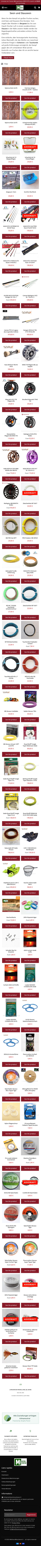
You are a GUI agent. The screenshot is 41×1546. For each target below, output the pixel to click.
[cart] (39, 7)
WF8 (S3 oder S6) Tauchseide (30, 677)
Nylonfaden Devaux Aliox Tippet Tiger (11, 1089)
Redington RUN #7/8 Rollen (30, 435)
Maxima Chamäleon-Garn (30, 1159)
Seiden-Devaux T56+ (30, 711)
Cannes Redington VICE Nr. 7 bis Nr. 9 (30, 296)
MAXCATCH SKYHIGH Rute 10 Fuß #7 (30, 261)
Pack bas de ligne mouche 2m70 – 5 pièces (30, 89)
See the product (11, 98)
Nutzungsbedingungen (9, 1485)
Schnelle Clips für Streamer (11, 951)
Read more (8, 57)
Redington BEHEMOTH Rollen (11, 504)
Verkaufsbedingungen (8, 1482)
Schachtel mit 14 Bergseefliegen (11, 158)
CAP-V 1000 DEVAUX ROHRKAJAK (30, 849)
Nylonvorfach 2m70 (11, 88)
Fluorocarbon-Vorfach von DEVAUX (30, 1055)
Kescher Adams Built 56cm (30, 883)
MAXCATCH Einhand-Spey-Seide (30, 572)
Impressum (5, 1475)
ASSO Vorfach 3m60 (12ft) (30, 951)
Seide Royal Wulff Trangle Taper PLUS (11, 814)
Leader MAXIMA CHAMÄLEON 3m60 (30, 986)
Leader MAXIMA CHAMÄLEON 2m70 (11, 1020)
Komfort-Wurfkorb (30, 192)
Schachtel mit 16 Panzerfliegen (30, 158)
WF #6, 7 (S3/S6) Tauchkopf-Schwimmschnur (11, 607)
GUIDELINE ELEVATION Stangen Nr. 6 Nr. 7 (11, 296)
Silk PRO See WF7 (11, 538)
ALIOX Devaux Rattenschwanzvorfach (30, 1020)
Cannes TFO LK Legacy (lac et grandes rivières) (11, 331)
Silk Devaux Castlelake (11, 711)
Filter (6, 64)
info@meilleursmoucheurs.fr (18, 1529)
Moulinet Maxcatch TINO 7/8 (30, 400)
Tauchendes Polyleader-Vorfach (29, 643)
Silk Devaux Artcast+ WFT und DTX (11, 745)
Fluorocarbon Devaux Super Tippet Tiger (30, 1261)
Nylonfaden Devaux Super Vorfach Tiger (11, 1261)
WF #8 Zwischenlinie (11, 642)
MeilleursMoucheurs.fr (17, 1539)
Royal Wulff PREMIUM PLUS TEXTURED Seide (30, 814)
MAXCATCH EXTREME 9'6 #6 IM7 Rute (11, 227)
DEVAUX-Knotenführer (11, 1054)
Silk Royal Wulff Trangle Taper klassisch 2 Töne (30, 779)
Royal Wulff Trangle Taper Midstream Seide (30, 745)
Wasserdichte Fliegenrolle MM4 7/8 (11, 435)
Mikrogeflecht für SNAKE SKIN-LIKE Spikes (30, 1089)
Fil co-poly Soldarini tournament (11, 1159)
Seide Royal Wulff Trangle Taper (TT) (11, 779)
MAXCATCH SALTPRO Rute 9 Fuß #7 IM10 (30, 227)
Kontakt (4, 1471)
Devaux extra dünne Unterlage (30, 1296)
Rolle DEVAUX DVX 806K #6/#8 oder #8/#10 (11, 469)
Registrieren (31, 1515)
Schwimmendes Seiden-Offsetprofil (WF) (30, 123)
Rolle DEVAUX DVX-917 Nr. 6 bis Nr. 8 (30, 469)
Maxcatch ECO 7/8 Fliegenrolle (11, 400)
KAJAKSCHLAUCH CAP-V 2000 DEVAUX (11, 883)
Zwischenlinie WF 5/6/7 (30, 503)
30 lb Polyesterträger (11, 1295)
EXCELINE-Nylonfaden (11, 1193)
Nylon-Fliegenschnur (11, 1123)
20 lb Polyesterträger (30, 917)
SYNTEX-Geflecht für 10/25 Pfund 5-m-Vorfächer (11, 1331)
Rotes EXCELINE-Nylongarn (11, 1226)
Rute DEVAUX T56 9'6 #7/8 (11, 365)
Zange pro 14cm (11, 192)
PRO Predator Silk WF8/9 (30, 538)
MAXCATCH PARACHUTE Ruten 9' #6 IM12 (11, 261)
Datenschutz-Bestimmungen (10, 1478)
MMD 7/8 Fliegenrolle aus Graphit (30, 365)
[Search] (35, 7)
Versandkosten (6, 1488)
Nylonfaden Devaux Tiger (30, 1226)
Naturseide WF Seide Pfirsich (11, 849)
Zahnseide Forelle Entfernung (11, 572)
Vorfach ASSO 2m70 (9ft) (11, 985)
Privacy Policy (16, 1522)
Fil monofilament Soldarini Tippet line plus (30, 1124)
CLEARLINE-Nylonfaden (30, 1193)
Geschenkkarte (11, 917)
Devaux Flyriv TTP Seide (30, 1366)
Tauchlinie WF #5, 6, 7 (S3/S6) (11, 677)
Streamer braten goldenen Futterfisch (11, 1367)
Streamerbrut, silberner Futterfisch (30, 1330)
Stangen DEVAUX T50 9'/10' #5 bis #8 (30, 331)
